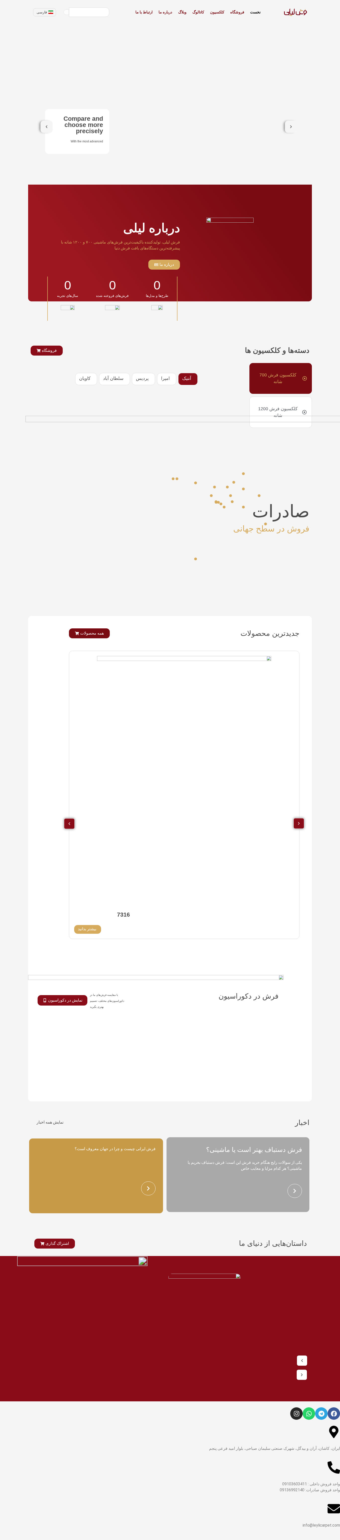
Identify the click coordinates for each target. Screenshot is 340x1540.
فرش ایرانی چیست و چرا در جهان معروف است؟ (115, 1149)
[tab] (280, 378)
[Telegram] (321, 1413)
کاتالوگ (198, 12)
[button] (47, 127)
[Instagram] (296, 1413)
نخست (255, 12)
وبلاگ (182, 12)
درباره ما (165, 12)
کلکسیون (217, 12)
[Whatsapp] (309, 1413)
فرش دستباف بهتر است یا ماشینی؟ (254, 1149)
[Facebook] (334, 1413)
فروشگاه (237, 12)
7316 (123, 914)
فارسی (42, 12)
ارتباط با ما (144, 12)
